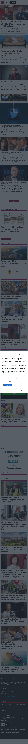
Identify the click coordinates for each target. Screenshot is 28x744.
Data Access (14, 390)
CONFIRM (7, 385)
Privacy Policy (22, 390)
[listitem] (14, 378)
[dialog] (14, 372)
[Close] (25, 354)
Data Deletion (6, 390)
